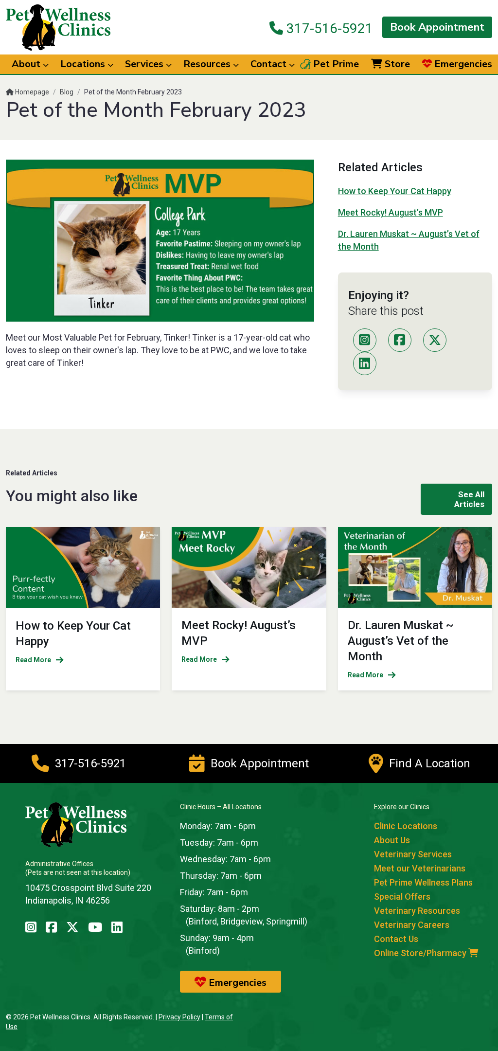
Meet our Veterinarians (419, 868)
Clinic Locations (405, 826)
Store (396, 64)
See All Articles (469, 499)
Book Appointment (437, 27)
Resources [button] (208, 64)
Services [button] (145, 64)
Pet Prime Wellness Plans (423, 882)
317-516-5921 (328, 28)
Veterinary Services (413, 854)
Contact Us (396, 939)
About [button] (27, 64)
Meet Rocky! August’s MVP (390, 212)
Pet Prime (335, 64)
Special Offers (402, 896)
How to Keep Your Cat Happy (394, 191)
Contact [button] (269, 64)
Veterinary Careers (411, 925)
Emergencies (462, 64)
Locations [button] (83, 64)
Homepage (31, 92)
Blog (66, 92)
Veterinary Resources (417, 911)
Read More (33, 660)
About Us (392, 840)
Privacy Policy (179, 1017)
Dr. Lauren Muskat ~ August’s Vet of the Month (401, 640)
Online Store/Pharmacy (421, 953)
